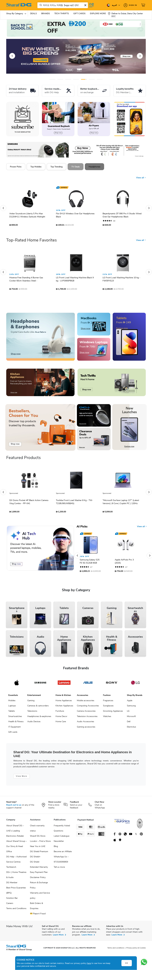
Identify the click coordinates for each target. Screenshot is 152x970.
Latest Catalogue (61, 837)
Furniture (60, 712)
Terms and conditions (115, 949)
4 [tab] (76, 79)
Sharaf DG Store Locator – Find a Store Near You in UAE (40, 842)
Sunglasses (108, 707)
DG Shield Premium (39, 853)
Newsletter (59, 842)
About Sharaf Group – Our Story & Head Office (16, 847)
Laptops (12, 707)
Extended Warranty (39, 868)
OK (126, 963)
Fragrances (108, 702)
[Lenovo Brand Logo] (64, 684)
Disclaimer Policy (38, 878)
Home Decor (61, 717)
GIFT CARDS (79, 13)
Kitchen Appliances (64, 707)
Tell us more (59, 868)
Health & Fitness (16, 723)
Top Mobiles (36, 166)
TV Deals (75, 166)
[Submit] (40, 5)
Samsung (131, 707)
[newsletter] (22, 119)
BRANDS (45, 13)
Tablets (11, 712)
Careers (9, 904)
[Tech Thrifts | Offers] (111, 384)
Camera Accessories (86, 712)
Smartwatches (15, 717)
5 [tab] (84, 79)
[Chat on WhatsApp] (144, 962)
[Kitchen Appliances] (40, 384)
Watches (107, 717)
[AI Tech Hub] (40, 549)
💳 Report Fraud (38, 915)
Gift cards (12, 733)
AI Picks (82, 528)
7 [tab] (100, 79)
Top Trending (56, 166)
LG (128, 712)
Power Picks (16, 166)
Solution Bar (12, 899)
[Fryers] (93, 119)
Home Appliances (64, 702)
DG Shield (34, 863)
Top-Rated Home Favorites (31, 241)
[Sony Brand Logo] (111, 684)
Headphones (94, 166)
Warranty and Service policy (40, 897)
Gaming (30, 702)
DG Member (11, 884)
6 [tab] (92, 79)
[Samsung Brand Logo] (40, 684)
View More (21, 778)
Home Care (61, 723)
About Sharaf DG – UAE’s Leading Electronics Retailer (15, 832)
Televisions (32, 712)
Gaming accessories (86, 728)
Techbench (11, 868)
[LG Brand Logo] (135, 684)
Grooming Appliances (113, 712)
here (89, 963)
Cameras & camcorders (38, 707)
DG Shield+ (35, 858)
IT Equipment (14, 728)
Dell (128, 723)
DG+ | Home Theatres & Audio (16, 876)
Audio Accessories (85, 723)
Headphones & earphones (39, 717)
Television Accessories (87, 717)
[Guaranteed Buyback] (58, 119)
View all (140, 175)
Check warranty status (37, 830)
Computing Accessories (88, 707)
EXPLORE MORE (98, 13)
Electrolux (131, 728)
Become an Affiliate (63, 853)
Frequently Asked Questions (62, 830)
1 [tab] (52, 79)
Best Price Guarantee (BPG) (16, 892)
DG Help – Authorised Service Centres (16, 861)
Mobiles (11, 702)
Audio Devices (34, 723)
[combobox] (62, 5)
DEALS (33, 13)
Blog (56, 847)
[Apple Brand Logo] (16, 684)
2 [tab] (60, 79)
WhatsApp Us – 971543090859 (61, 861)
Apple (129, 702)
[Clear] (85, 5)
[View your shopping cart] (143, 5)
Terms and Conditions (16, 909)
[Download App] (129, 119)
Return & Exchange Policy (39, 887)
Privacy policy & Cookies (136, 949)
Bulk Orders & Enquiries (36, 907)
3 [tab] (68, 79)
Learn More (58, 936)
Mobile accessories (85, 702)
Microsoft (131, 717)
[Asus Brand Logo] (87, 684)
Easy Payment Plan (39, 873)
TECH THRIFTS (61, 13)
